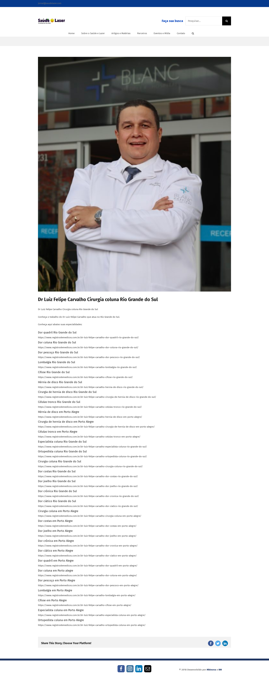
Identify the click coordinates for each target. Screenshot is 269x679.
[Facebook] (121, 668)
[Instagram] (130, 668)
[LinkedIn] (138, 668)
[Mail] (147, 668)
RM (220, 669)
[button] (193, 33)
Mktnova (211, 669)
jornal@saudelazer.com (49, 3)
